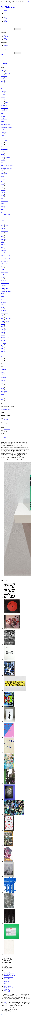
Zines (2, 209)
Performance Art (4, 102)
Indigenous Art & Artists (6, 168)
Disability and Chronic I (6, 291)
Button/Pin (3, 250)
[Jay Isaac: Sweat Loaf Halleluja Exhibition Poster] (9, 675)
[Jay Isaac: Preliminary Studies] (9, 659)
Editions (3, 383)
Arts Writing (3, 253)
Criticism (3, 97)
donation (5, 1002)
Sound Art (3, 94)
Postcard (3, 192)
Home (5, 22)
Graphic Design (4, 149)
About (5, 18)
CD (1, 233)
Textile (2, 296)
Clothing (3, 380)
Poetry (2, 135)
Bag (2, 162)
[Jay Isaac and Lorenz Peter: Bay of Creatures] (12, 613)
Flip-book (3, 356)
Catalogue (3, 206)
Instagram (6, 46)
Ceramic (3, 198)
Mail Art (3, 294)
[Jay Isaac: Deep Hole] (12, 628)
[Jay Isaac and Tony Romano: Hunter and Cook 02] (9, 752)
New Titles (3, 70)
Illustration (3, 138)
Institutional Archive (8, 977)
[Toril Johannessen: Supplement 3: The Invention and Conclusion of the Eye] (9, 799)
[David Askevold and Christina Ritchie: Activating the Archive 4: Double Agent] (11, 938)
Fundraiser (3, 280)
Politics (2, 143)
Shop (5, 17)
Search (5, 10)
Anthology (3, 242)
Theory (2, 247)
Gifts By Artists (4, 272)
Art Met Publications (5, 73)
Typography (3, 116)
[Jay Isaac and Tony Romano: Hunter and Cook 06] (9, 783)
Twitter (5, 35)
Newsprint (3, 343)
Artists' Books (4, 76)
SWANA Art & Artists (6, 318)
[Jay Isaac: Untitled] (9, 597)
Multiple (3, 324)
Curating (3, 332)
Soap (2, 222)
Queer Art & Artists (5, 157)
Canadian (3, 129)
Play (5, 437)
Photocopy (3, 310)
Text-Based (3, 244)
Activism (3, 228)
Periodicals (3, 78)
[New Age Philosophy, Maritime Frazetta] (9, 876)
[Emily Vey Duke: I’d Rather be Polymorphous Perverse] (9, 954)
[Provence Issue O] (9, 907)
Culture (2, 121)
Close (2, 54)
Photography (4, 105)
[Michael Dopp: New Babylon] (10, 892)
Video (2, 396)
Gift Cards (6, 989)
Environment (4, 302)
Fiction (2, 176)
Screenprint (3, 329)
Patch (2, 217)
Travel (2, 307)
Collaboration (4, 239)
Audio (2, 269)
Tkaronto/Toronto (5, 337)
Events (5, 21)
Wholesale (6, 985)
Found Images (4, 119)
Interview (3, 160)
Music (2, 236)
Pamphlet (3, 277)
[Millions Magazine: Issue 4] (8, 845)
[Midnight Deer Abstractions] (9, 768)
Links (5, 12)
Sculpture (3, 184)
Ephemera (3, 212)
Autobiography (4, 288)
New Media (3, 91)
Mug (2, 345)
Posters (2, 394)
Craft (2, 348)
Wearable (3, 203)
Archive (5, 20)
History (2, 187)
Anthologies (3, 369)
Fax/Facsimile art (5, 321)
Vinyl (2, 146)
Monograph (3, 181)
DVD (2, 304)
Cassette (3, 335)
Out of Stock (4, 63)
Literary (2, 88)
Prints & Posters (4, 201)
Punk (2, 299)
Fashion (2, 170)
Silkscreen (3, 340)
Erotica (2, 315)
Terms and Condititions (9, 992)
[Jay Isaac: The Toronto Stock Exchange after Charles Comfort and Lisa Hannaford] (15, 690)
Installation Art (4, 225)
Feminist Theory (4, 231)
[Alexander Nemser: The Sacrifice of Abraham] (9, 830)
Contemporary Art (5, 110)
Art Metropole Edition (6, 214)
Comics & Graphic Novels (7, 165)
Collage (2, 113)
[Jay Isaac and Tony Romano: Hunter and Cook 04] (9, 737)
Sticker (2, 354)
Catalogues (3, 377)
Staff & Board (7, 974)
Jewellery (3, 274)
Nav (5, 14)
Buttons (2, 375)
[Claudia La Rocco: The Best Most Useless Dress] (8, 861)
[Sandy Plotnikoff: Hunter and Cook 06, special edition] (14, 814)
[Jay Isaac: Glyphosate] (9, 644)
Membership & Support (9, 975)
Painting (3, 99)
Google (5, 39)
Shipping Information (9, 987)
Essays (2, 154)
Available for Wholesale (6, 127)
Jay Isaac (6, 419)
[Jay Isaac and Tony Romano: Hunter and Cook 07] (9, 706)
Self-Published (4, 261)
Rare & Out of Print (5, 124)
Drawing (3, 179)
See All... (3, 363)
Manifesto (3, 326)
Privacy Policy (7, 990)
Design (2, 151)
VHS (2, 359)
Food (2, 266)
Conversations (4, 173)
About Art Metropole (9, 973)
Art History (3, 190)
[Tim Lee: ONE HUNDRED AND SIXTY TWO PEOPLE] (10, 923)
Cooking (3, 351)
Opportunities (7, 979)
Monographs (4, 391)
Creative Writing (4, 140)
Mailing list (6, 981)
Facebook (6, 36)
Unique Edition (4, 313)
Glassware (3, 285)
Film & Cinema (4, 108)
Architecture (3, 132)
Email (5, 38)
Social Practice (4, 263)
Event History (7, 978)
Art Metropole (8, 7)
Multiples (3, 81)
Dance (2, 220)
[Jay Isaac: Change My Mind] (9, 721)
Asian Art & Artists (5, 258)
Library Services (7, 986)
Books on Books (5, 283)
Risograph (3, 195)
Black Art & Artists (5, 255)
